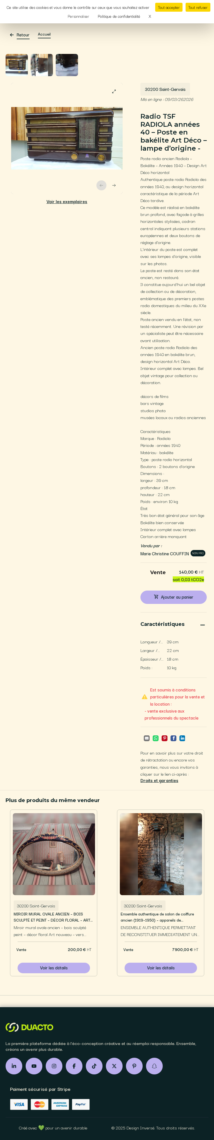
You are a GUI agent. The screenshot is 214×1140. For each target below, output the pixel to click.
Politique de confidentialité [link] (119, 16)
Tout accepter (169, 7)
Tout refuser (198, 7)
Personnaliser (78, 16)
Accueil (44, 34)
